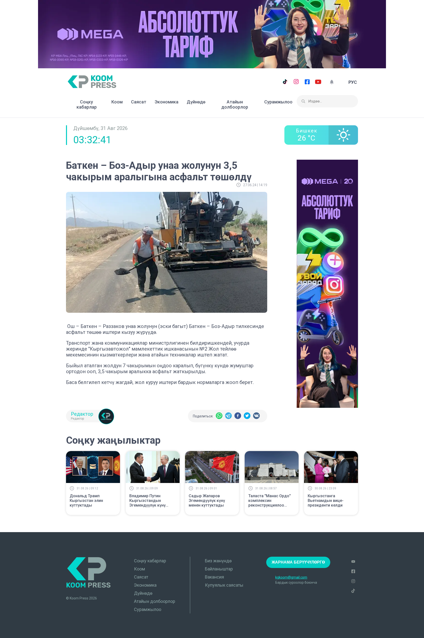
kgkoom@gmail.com (291, 577)
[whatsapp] (219, 416)
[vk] (256, 416)
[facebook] (237, 416)
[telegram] (228, 416)
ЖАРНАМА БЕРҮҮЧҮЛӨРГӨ (298, 562)
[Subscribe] (331, 82)
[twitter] (247, 416)
